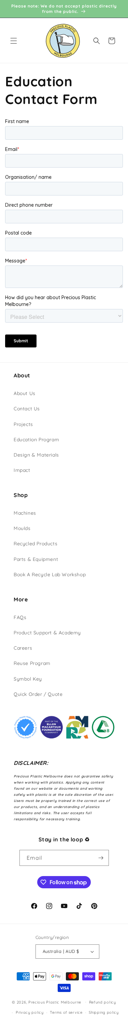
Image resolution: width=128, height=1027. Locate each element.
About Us (24, 393)
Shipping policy (104, 1012)
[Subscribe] (101, 858)
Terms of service (66, 1012)
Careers (23, 648)
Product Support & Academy (47, 633)
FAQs (20, 617)
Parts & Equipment (36, 559)
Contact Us (27, 409)
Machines (25, 513)
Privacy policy (30, 1012)
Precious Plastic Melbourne (54, 1001)
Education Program (36, 440)
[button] (13, 40)
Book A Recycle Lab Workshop (50, 574)
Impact (22, 470)
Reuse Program (32, 663)
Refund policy (102, 1002)
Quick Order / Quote (38, 694)
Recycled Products (35, 544)
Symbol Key (28, 679)
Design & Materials (36, 455)
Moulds (22, 528)
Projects (23, 424)
